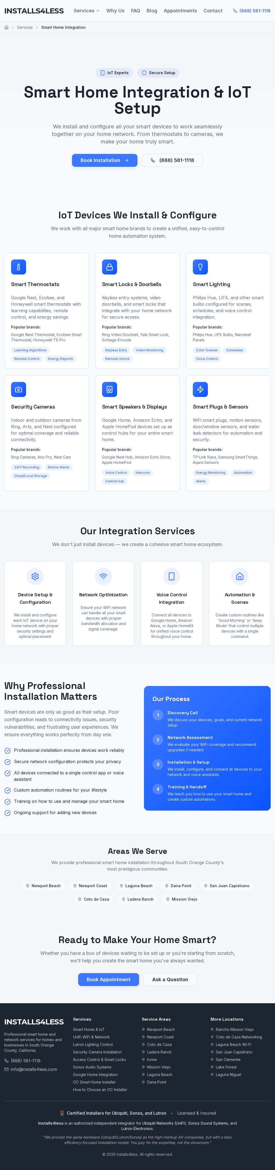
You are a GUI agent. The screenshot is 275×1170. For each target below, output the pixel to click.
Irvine (152, 1059)
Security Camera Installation (97, 1052)
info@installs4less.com (34, 1069)
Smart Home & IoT (89, 1029)
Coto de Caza (96, 899)
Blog (152, 10)
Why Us (115, 10)
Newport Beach (46, 885)
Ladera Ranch (141, 899)
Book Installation (100, 160)
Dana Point (181, 885)
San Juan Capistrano (229, 885)
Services (84, 10)
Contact (213, 10)
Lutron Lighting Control (93, 1044)
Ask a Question (170, 979)
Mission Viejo (184, 899)
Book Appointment (109, 979)
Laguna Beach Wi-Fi (233, 1044)
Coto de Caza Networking (239, 1037)
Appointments (180, 10)
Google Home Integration (95, 1074)
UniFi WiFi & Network (91, 1037)
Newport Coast (93, 885)
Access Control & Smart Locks (99, 1059)
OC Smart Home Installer (94, 1082)
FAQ (135, 10)
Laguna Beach (139, 885)
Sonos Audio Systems (92, 1067)
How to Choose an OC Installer (100, 1089)
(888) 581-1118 (255, 10)
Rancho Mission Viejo (235, 1029)
